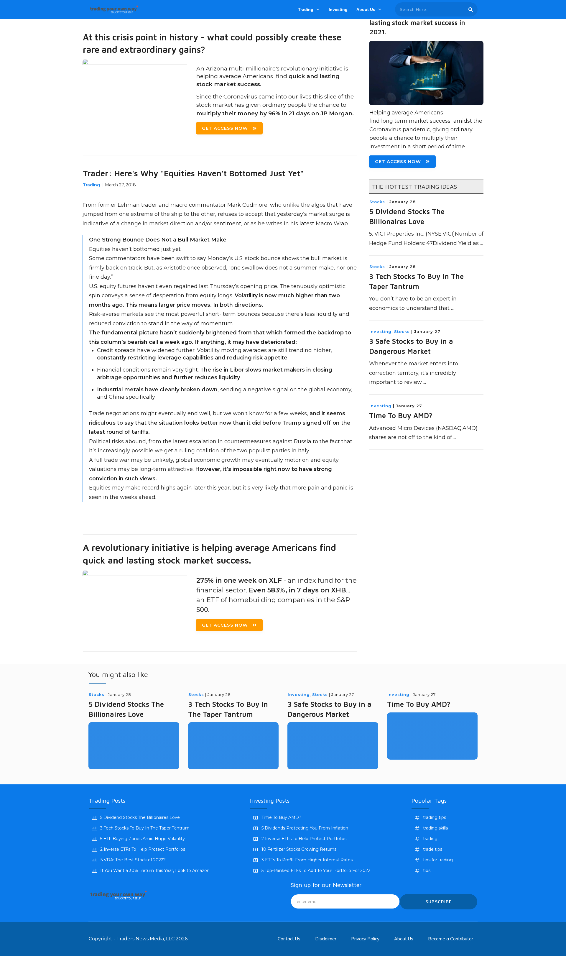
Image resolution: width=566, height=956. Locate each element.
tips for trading (438, 860)
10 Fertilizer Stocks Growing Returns (298, 849)
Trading (91, 185)
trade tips (432, 849)
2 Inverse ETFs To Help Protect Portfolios (142, 849)
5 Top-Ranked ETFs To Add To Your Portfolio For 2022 (315, 870)
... (481, 243)
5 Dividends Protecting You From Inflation (304, 828)
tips (426, 870)
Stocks (377, 201)
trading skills (435, 828)
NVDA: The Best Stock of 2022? (133, 860)
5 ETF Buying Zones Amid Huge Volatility (142, 838)
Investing (380, 331)
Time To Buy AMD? (400, 415)
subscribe (438, 901)
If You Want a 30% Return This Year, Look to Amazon (155, 870)
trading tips (434, 817)
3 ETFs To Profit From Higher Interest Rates (307, 860)
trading (430, 838)
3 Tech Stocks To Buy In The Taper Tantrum (145, 828)
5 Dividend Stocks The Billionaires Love (140, 817)
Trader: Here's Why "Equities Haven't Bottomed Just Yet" (193, 173)
